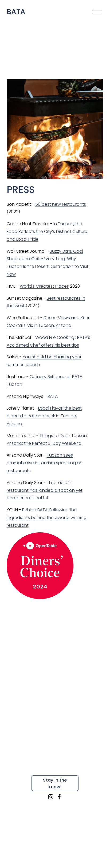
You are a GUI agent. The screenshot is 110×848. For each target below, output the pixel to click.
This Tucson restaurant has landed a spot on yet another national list (44, 490)
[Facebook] (59, 796)
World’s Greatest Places (44, 286)
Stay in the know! (55, 783)
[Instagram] (50, 796)
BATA (16, 12)
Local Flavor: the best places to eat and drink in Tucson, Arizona (44, 416)
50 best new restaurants (60, 204)
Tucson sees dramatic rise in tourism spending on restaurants (44, 463)
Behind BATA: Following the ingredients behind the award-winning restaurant (47, 517)
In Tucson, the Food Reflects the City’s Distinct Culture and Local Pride (47, 231)
